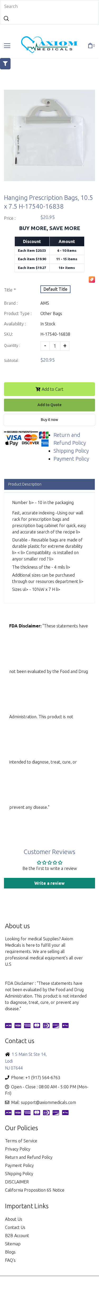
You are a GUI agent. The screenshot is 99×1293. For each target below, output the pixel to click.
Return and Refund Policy (29, 1157)
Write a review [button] (49, 883)
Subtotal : (11, 360)
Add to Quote (49, 405)
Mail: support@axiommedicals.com (43, 1102)
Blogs (10, 1252)
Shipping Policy (71, 451)
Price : (10, 218)
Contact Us (15, 1227)
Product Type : (18, 313)
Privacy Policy (17, 1149)
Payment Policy (71, 459)
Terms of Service (21, 1140)
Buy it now (49, 419)
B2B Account (17, 1235)
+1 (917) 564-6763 (42, 1077)
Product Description (24, 484)
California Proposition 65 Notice (34, 1190)
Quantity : (12, 345)
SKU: (8, 334)
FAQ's (10, 1260)
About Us (13, 1219)
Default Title (55, 289)
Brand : (11, 303)
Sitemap (13, 1243)
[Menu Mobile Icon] (7, 46)
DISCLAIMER (17, 1181)
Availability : (15, 323)
